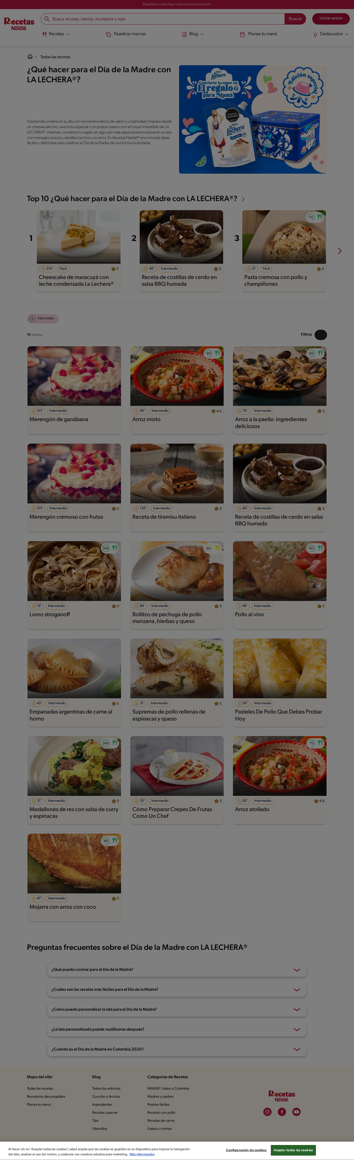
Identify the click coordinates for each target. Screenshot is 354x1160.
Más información (142, 1154)
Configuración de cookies (246, 1150)
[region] (177, 1151)
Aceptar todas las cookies (293, 1150)
